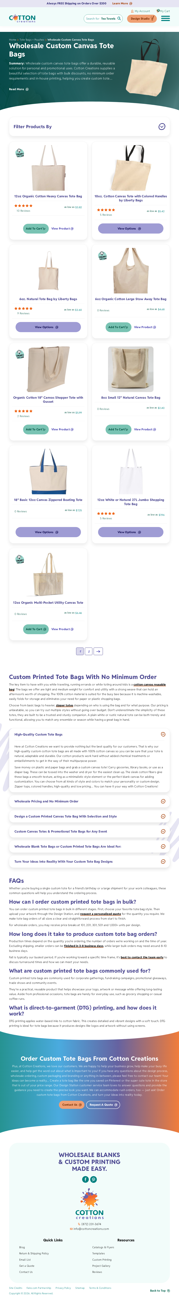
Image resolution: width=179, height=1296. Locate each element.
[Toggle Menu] (165, 18)
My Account (142, 11)
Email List (25, 1259)
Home (12, 39)
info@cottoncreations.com (91, 1229)
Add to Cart (34, 629)
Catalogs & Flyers (103, 1247)
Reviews (97, 1272)
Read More (16, 89)
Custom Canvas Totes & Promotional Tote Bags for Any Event (61, 831)
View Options (127, 228)
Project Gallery (101, 1265)
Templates (98, 1253)
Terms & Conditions (100, 1288)
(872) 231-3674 (91, 1224)
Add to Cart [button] (34, 228)
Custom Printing (102, 1259)
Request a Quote (101, 1105)
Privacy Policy (63, 1288)
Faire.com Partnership (39, 1288)
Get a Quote (26, 1265)
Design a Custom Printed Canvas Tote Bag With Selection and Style (66, 816)
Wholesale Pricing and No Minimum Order (46, 801)
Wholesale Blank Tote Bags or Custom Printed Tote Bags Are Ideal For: (68, 846)
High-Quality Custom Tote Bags (38, 734)
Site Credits (15, 1288)
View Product (60, 228)
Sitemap (80, 1288)
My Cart (164, 11)
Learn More (120, 3)
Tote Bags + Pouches (32, 39)
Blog (22, 1247)
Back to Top (158, 1290)
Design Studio (140, 18)
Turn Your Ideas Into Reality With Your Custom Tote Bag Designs (64, 862)
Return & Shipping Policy (34, 1253)
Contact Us (69, 1105)
